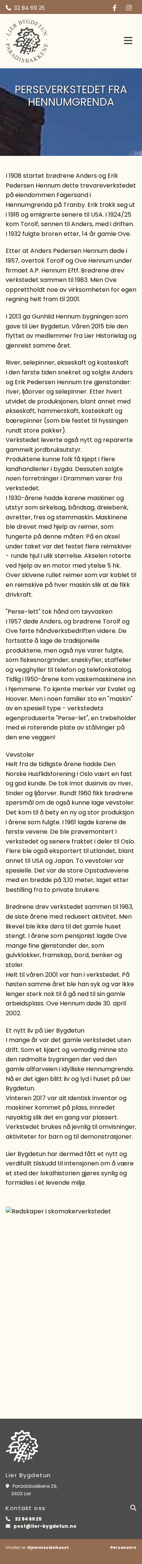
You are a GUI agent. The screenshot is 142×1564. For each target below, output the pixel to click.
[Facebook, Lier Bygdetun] (115, 7)
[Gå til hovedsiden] (41, 41)
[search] (133, 1508)
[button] (109, 41)
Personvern (123, 1547)
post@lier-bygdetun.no (45, 1526)
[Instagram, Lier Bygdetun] (129, 7)
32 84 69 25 (29, 8)
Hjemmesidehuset (48, 1547)
